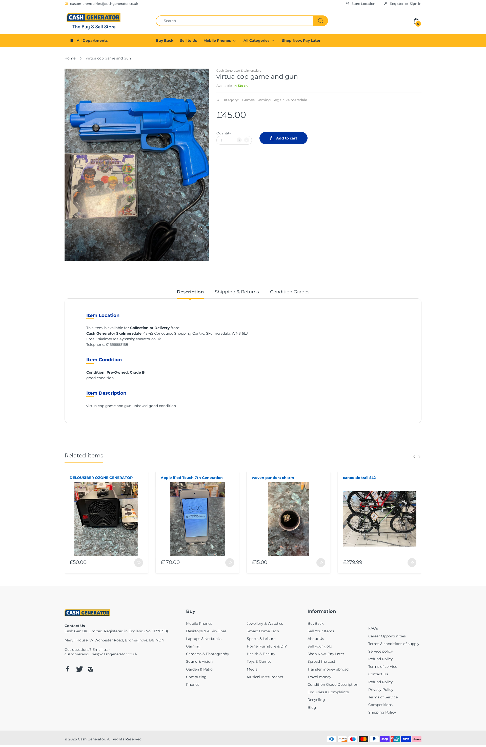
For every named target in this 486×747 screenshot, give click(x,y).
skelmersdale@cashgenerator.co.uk (129, 339)
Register (396, 4)
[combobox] (241, 21)
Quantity (223, 133)
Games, (248, 100)
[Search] (320, 20)
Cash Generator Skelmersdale (238, 70)
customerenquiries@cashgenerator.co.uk (101, 654)
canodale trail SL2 (359, 477)
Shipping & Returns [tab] (237, 292)
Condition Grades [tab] (290, 292)
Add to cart (286, 138)
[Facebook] (67, 669)
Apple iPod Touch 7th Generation (192, 477)
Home (70, 58)
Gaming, (264, 100)
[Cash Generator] (94, 20)
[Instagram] (90, 669)
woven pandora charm (273, 477)
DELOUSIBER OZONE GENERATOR (101, 477)
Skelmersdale (295, 100)
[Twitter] (79, 669)
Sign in (415, 4)
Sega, (277, 100)
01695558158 (117, 344)
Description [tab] (190, 292)
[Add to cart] (138, 562)
